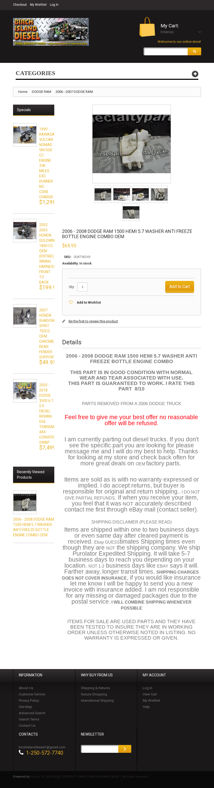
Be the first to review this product (93, 321)
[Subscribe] (124, 749)
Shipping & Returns (95, 688)
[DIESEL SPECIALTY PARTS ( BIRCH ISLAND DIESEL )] (51, 32)
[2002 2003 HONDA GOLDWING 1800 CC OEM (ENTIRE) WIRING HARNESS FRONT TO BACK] (25, 230)
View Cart (150, 694)
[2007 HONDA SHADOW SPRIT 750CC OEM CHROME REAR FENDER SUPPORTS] (25, 316)
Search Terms (29, 719)
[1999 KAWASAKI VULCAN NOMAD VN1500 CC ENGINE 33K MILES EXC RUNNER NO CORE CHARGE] (25, 135)
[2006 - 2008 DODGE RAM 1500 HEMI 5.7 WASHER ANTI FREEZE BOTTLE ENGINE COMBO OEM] (103, 187)
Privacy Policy (29, 700)
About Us (26, 688)
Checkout (20, 5)
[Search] (194, 51)
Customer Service (32, 694)
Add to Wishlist (89, 302)
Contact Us (27, 725)
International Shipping (97, 700)
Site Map (25, 707)
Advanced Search (32, 713)
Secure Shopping (94, 694)
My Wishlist (38, 5)
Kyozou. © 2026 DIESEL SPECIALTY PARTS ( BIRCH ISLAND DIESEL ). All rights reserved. (89, 776)
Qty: (72, 287)
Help (146, 707)
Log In (54, 5)
